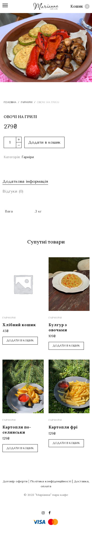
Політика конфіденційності (50, 481)
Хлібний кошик (19, 324)
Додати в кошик (44, 142)
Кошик (79, 6)
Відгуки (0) (12, 191)
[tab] (46, 181)
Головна (10, 102)
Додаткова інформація (25, 181)
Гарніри (26, 102)
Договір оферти (15, 481)
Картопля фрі (63, 427)
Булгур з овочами (58, 327)
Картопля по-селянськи (16, 430)
